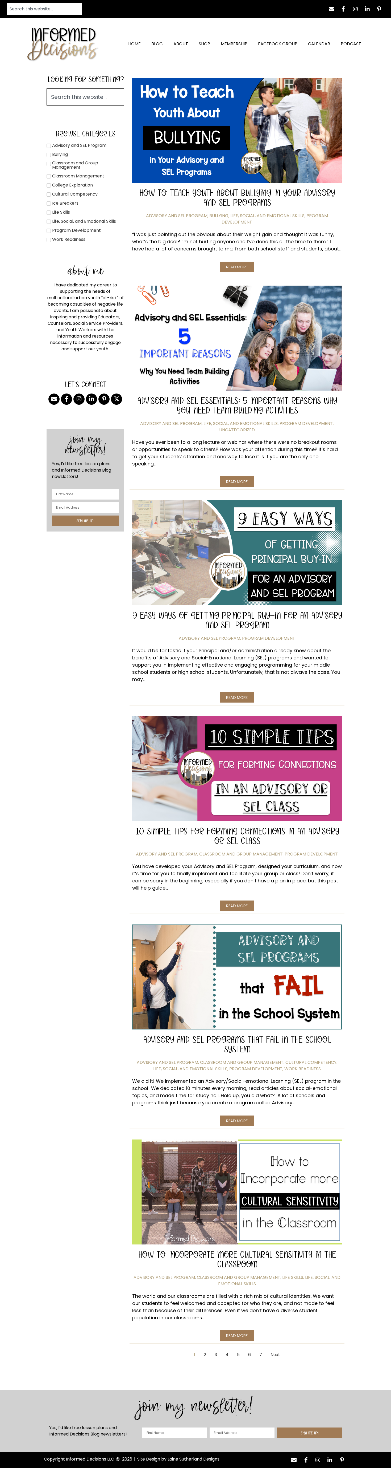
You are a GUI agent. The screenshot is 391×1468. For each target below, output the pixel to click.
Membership (234, 44)
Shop (204, 44)
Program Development (306, 423)
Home (134, 44)
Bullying (218, 216)
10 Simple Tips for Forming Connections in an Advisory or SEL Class (237, 836)
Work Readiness (302, 1069)
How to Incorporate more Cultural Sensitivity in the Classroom (237, 1259)
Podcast (351, 44)
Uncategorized (237, 430)
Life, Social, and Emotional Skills (267, 216)
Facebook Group (277, 44)
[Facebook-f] (343, 9)
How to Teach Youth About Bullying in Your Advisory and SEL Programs (237, 197)
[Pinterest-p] (379, 9)
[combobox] (44, 9)
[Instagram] (355, 9)
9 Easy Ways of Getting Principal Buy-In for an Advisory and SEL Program (237, 620)
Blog (157, 44)
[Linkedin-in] (367, 9)
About (180, 44)
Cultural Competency (310, 1062)
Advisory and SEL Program (176, 216)
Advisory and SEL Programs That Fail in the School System (237, 1044)
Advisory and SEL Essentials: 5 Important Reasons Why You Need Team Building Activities (237, 405)
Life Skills (292, 1277)
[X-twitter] (116, 399)
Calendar (319, 44)
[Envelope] (331, 9)
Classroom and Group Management (241, 854)
